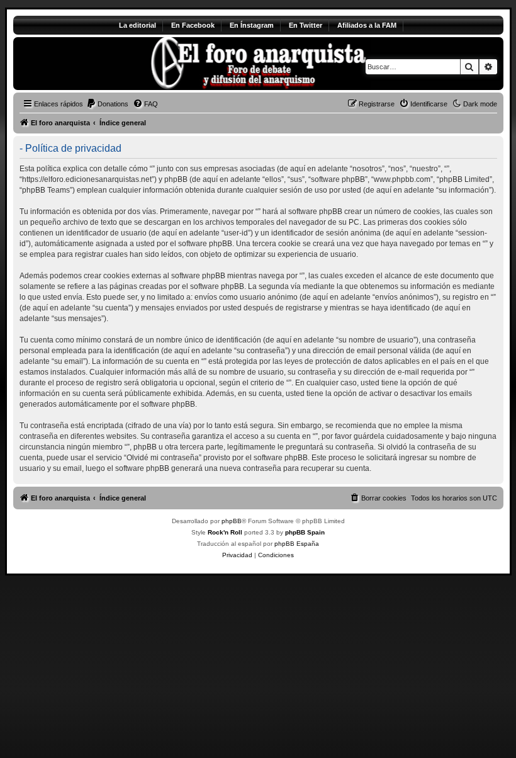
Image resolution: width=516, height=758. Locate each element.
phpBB (232, 521)
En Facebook (193, 25)
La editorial (137, 25)
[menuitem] (107, 103)
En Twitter (305, 25)
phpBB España (296, 543)
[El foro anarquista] (118, 63)
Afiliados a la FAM (366, 25)
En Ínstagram (252, 25)
